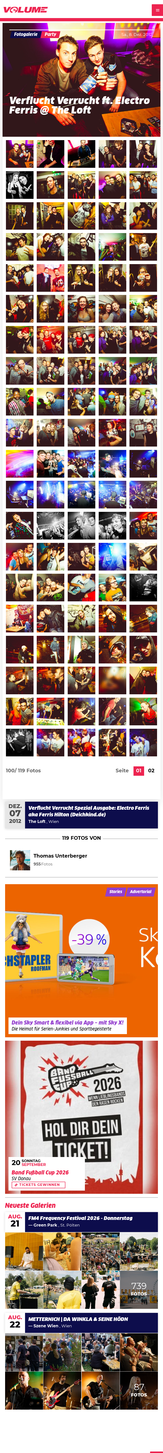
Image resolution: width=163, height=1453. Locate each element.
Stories (116, 892)
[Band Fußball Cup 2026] (81, 1117)
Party (50, 34)
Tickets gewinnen (39, 1185)
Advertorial (140, 892)
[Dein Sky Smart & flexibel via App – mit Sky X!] (81, 960)
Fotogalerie (26, 34)
